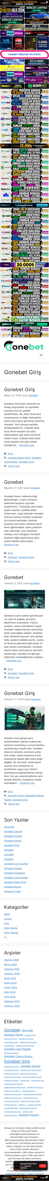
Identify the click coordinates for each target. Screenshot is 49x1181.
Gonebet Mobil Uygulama (13, 1094)
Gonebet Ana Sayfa (10, 1039)
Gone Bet (9, 827)
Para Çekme (10, 928)
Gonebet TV (22, 1105)
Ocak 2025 (10, 978)
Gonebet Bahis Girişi (19, 457)
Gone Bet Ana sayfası (26, 1039)
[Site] (24, 91)
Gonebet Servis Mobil (11, 1101)
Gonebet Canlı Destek (16, 877)
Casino (8, 918)
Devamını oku (27, 445)
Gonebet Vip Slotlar (34, 1105)
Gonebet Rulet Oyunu (30, 1098)
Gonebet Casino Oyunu (18, 1056)
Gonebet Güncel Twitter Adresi (30, 1070)
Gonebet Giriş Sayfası (16, 863)
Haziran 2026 (11, 960)
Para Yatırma (11, 932)
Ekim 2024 (10, 992)
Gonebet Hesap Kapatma (28, 1073)
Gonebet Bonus (12, 886)
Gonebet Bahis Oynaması (28, 1042)
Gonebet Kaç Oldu (37, 1080)
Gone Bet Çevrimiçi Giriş (12, 1112)
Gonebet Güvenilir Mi (11, 1073)
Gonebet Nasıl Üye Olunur (13, 1098)
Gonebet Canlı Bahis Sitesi (25, 1046)
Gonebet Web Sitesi (11, 1108)
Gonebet (13, 482)
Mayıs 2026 (10, 964)
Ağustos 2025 (11, 969)
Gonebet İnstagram (14, 873)
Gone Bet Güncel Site (11, 1070)
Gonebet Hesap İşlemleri (12, 1077)
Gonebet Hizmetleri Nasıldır (32, 1077)
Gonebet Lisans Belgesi (12, 1091)
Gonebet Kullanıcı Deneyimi (13, 1084)
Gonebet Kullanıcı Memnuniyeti (14, 1087)
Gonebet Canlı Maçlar (11, 1053)
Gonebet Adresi (12, 840)
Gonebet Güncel (13, 836)
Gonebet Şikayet (13, 831)
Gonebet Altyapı (13, 868)
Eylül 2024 (10, 996)
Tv (5, 937)
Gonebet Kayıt (25, 1080)
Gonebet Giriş (19, 389)
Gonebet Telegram (10, 1105)
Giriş (10, 453)
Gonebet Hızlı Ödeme (11, 1080)
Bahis (7, 914)
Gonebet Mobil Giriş (15, 882)
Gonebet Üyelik (12, 891)
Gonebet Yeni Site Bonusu (28, 1108)
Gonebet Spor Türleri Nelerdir (30, 1101)
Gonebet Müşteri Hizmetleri (32, 1094)
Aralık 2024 (10, 983)
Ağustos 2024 (11, 1001)
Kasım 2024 (10, 987)
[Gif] (24, 145)
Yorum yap (13, 466)
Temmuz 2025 (12, 973)
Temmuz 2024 (12, 1006)
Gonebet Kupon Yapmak (35, 1087)
